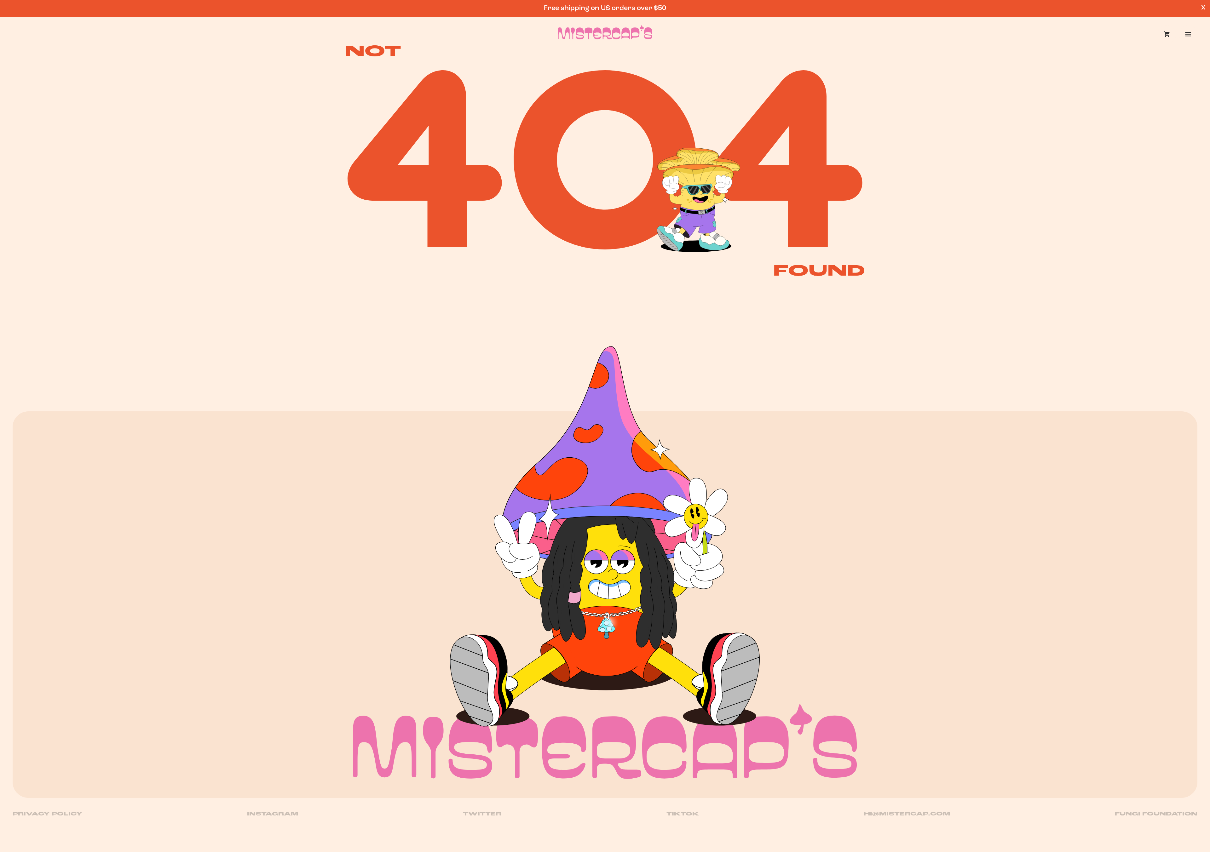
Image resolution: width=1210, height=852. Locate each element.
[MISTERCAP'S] (605, 741)
